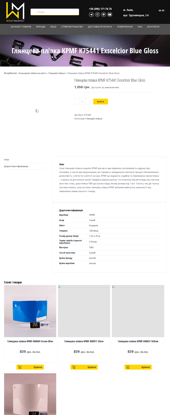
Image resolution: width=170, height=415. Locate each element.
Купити (100, 101)
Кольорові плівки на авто (32, 73)
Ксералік (93, 225)
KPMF (92, 214)
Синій (92, 220)
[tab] (25, 159)
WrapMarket (10, 73)
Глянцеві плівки (56, 73)
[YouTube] (109, 14)
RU (163, 10)
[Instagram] (97, 14)
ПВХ (91, 247)
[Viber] (103, 14)
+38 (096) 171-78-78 (100, 9)
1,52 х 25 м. (94, 236)
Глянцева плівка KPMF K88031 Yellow (138, 341)
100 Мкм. (94, 230)
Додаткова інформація (16, 166)
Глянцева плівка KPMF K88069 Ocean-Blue (30, 341)
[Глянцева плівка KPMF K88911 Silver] (84, 311)
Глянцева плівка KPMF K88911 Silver (84, 341)
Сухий (92, 252)
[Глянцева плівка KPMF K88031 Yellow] (138, 311)
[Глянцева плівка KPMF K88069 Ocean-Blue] (30, 311)
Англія (92, 258)
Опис (6, 159)
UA (160, 10)
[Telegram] (91, 14)
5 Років (93, 241)
